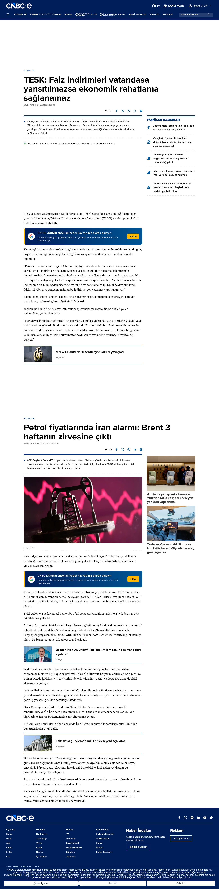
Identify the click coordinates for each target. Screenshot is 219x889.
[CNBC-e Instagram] (192, 818)
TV (67, 834)
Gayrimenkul (72, 843)
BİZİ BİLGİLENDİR (138, 847)
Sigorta (154, 14)
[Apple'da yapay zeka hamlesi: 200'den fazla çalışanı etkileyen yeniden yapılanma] (171, 473)
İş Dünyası (41, 856)
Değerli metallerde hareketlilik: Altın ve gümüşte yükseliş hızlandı (173, 127)
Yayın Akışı (41, 838)
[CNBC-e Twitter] (185, 818)
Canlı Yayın (41, 834)
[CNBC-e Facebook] (179, 818)
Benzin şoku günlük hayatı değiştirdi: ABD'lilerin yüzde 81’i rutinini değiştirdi (171, 158)
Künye (99, 843)
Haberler (29, 71)
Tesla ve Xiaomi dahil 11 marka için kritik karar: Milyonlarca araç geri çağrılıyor (170, 548)
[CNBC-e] (19, 6)
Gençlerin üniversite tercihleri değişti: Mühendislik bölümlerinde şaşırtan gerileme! (172, 142)
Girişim (39, 852)
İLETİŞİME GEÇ (181, 838)
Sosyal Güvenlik (74, 847)
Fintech (69, 829)
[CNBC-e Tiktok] (211, 818)
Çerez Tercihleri (104, 852)
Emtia (9, 852)
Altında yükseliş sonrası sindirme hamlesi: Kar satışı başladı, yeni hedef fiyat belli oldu (172, 187)
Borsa (68, 14)
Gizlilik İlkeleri (103, 838)
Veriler (39, 843)
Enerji (39, 847)
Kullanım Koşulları (105, 834)
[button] (116, 110)
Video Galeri (102, 829)
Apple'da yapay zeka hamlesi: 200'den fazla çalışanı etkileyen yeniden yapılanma (170, 498)
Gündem (168, 14)
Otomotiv (70, 838)
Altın (8, 843)
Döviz (9, 838)
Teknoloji (70, 856)
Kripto (9, 847)
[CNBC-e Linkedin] (198, 818)
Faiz (8, 856)
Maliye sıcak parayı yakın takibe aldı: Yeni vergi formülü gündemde (174, 173)
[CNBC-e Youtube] (204, 818)
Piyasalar (20, 14)
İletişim (99, 847)
